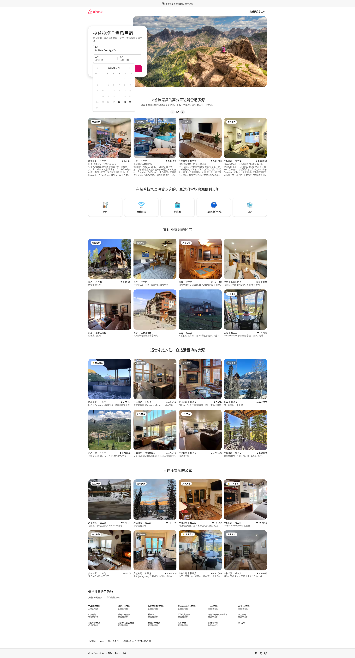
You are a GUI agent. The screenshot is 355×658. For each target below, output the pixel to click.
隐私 (110, 653)
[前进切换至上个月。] (98, 68)
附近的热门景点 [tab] (113, 597)
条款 (116, 653)
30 (130, 102)
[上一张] (172, 112)
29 (125, 102)
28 (119, 102)
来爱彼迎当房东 (257, 11)
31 (97, 108)
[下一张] (182, 112)
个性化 (124, 653)
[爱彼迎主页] (95, 11)
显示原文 (189, 3)
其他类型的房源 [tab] (95, 597)
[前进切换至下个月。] (130, 68)
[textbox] (105, 60)
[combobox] (117, 50)
